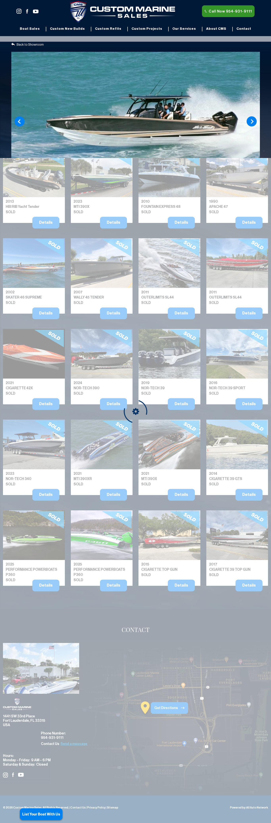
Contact (243, 28)
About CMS (216, 28)
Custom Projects (147, 28)
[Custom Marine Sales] (122, 11)
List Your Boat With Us (41, 814)
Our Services (184, 28)
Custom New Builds (67, 28)
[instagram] (21, 11)
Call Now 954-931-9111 (230, 11)
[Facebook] (29, 11)
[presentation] (19, 121)
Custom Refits (108, 28)
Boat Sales (30, 28)
